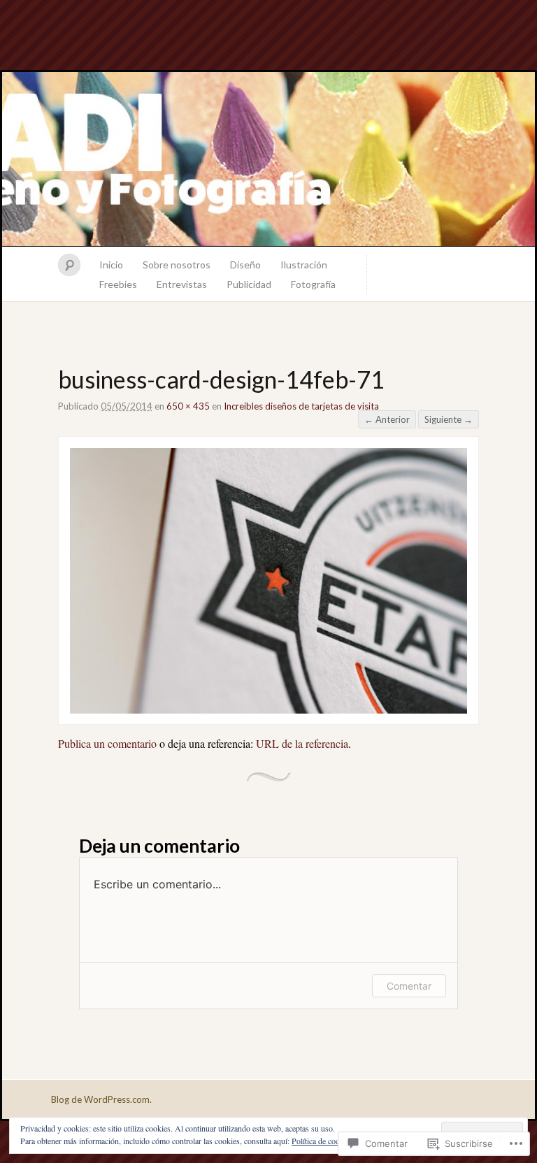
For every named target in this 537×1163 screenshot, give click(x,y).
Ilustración (303, 264)
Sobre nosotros (176, 264)
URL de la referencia (302, 743)
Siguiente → (448, 419)
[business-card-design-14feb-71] (268, 709)
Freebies (118, 284)
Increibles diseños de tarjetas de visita (301, 406)
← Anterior (387, 419)
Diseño (245, 264)
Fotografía (313, 284)
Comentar (409, 986)
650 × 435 (188, 406)
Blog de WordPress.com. (101, 1099)
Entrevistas (182, 284)
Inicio (111, 264)
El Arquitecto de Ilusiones (268, 159)
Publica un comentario (107, 743)
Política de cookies (322, 1140)
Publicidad (249, 284)
